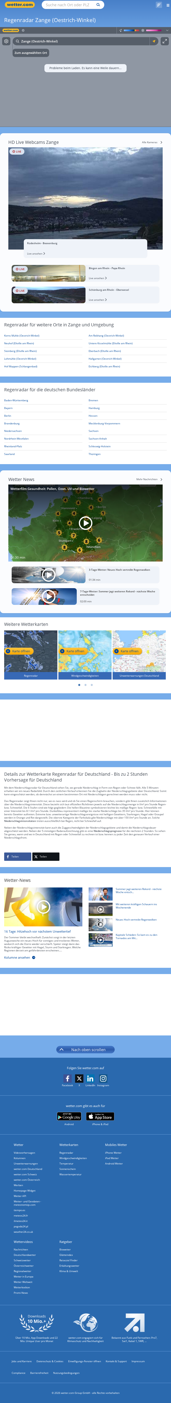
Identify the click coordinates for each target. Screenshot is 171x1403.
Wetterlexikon (22, 1287)
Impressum (138, 1361)
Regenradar (66, 1152)
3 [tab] (92, 685)
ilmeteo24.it (21, 1221)
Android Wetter (114, 1163)
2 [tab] (85, 685)
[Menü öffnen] (166, 4)
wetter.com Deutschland (28, 1169)
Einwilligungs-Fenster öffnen (84, 1361)
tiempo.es (19, 1210)
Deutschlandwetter (25, 1255)
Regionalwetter (22, 1271)
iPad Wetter (112, 1158)
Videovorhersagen (24, 1152)
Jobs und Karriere (22, 1361)
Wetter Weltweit (23, 1282)
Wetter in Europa (23, 1276)
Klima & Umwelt (68, 1271)
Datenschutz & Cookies (49, 1361)
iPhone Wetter (113, 1152)
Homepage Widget (24, 1190)
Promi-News (21, 1293)
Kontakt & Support (116, 1361)
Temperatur (66, 1163)
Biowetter (65, 1249)
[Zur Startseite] (21, 4)
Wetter (18, 1145)
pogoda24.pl (21, 1226)
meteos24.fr (21, 1215)
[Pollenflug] (159, 5)
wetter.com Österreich (27, 1180)
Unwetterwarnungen (26, 1163)
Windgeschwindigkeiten (73, 1158)
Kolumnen (19, 1158)
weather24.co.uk (23, 1232)
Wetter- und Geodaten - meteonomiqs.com (27, 1203)
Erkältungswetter (69, 1266)
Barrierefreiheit (39, 1373)
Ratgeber (65, 1242)
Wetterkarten (68, 1145)
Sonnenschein (67, 1169)
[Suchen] (97, 5)
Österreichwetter (24, 1266)
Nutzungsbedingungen (66, 1373)
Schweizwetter (22, 1260)
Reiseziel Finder (68, 1260)
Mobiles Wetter (116, 1145)
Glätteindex (66, 1255)
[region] (85, 77)
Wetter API (20, 1196)
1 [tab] (79, 685)
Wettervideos (23, 1242)
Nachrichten (21, 1249)
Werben (18, 1185)
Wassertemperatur (70, 1174)
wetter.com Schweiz (25, 1174)
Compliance (18, 1373)
